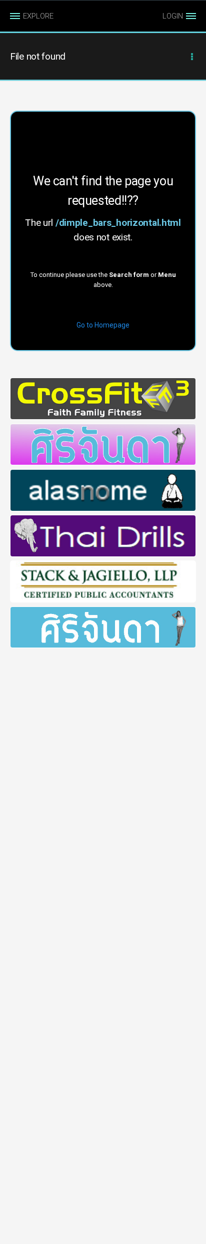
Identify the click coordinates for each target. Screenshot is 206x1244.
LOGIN (172, 16)
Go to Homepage (103, 325)
